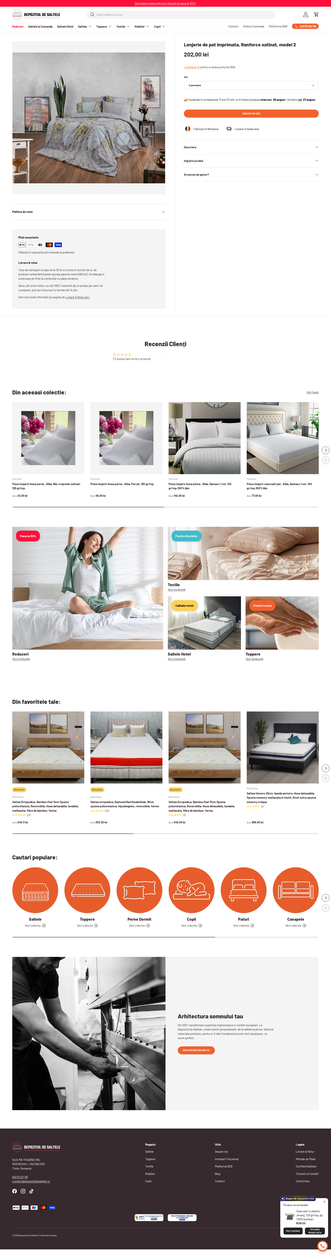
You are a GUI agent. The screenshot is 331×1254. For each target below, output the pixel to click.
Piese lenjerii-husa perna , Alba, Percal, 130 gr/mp (122, 484)
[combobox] (181, 15)
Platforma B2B (278, 26)
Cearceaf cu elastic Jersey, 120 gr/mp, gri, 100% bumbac (309, 1215)
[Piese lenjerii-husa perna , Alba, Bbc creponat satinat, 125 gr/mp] (48, 438)
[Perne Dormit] (139, 890)
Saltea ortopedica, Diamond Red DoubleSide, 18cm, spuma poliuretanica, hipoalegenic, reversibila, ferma (124, 804)
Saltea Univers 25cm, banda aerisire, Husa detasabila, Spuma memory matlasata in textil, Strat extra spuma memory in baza (281, 798)
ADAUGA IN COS (251, 113)
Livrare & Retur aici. (78, 297)
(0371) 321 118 (20, 1177)
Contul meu (303, 1181)
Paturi (243, 919)
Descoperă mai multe (196, 1050)
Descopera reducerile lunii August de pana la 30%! (165, 3)
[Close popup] (324, 1201)
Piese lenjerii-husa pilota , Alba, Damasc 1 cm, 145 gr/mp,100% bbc (200, 486)
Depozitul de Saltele (29, 1235)
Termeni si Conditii (307, 1173)
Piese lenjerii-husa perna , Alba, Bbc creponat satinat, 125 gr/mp (46, 486)
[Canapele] (296, 890)
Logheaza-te (192, 67)
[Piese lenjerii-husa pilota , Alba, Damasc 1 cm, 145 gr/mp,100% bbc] (205, 438)
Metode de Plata (305, 1159)
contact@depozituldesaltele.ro (31, 1181)
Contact (233, 26)
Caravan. (53, 1235)
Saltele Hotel (65, 26)
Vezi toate (312, 392)
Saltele (82, 26)
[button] (316, 14)
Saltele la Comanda (40, 26)
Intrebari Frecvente (227, 1159)
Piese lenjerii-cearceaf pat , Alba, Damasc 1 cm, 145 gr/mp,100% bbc (279, 486)
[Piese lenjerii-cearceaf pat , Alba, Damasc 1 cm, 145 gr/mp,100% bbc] (283, 438)
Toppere (101, 26)
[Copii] (192, 890)
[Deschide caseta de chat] (322, 1246)
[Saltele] (35, 890)
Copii (157, 26)
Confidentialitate (306, 1166)
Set (186, 77)
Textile (120, 26)
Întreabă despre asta (314, 1231)
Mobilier (140, 26)
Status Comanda (253, 26)
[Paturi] (244, 890)
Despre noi (221, 1151)
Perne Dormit (139, 919)
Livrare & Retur (305, 1151)
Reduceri (18, 26)
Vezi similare (293, 1231)
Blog (217, 1173)
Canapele (295, 919)
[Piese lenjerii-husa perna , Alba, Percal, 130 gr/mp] (126, 438)
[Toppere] (87, 890)
